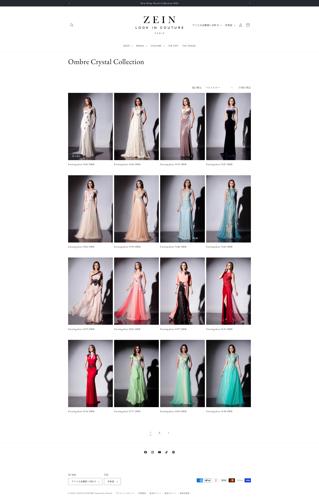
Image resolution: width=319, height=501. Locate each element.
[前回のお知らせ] (69, 3)
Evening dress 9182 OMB (127, 164)
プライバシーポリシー (125, 493)
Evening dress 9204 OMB (127, 329)
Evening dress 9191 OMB (219, 329)
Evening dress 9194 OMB (81, 411)
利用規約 (142, 493)
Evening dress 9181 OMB (81, 164)
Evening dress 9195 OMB (173, 164)
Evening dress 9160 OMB (219, 246)
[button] (71, 25)
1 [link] (150, 433)
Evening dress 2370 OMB (81, 329)
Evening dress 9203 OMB (173, 411)
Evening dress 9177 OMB (127, 411)
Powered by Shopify (103, 493)
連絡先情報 (185, 493)
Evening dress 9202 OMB (81, 246)
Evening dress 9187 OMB (219, 164)
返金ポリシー (155, 493)
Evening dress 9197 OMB (173, 329)
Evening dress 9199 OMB (127, 246)
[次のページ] (168, 433)
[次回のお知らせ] (249, 3)
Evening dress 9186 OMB (173, 246)
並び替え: (197, 87)
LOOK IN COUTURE (85, 493)
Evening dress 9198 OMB (219, 411)
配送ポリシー (170, 493)
